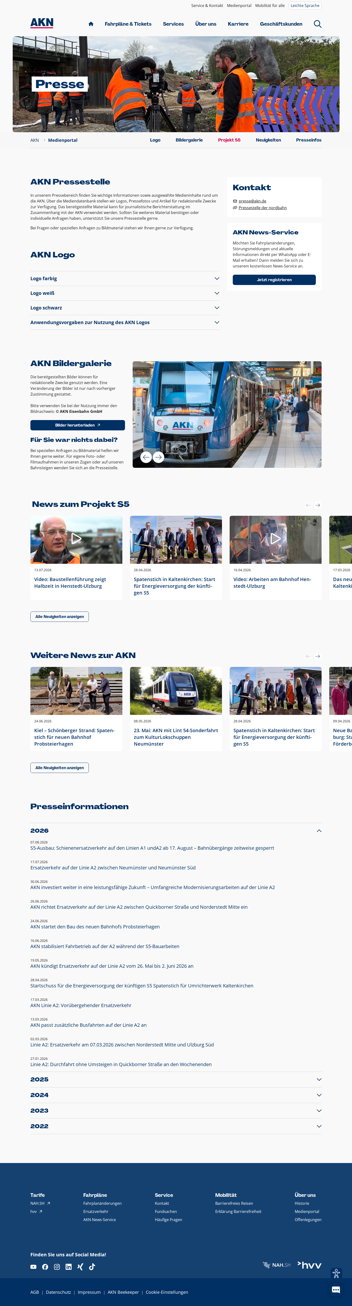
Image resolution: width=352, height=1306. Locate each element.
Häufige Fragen (168, 1219)
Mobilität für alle (270, 5)
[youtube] (33, 1267)
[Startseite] (41, 24)
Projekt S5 (229, 140)
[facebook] (45, 1267)
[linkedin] (69, 1267)
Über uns (205, 24)
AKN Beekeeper (123, 1292)
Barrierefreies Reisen (234, 1203)
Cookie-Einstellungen (167, 1292)
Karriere (238, 24)
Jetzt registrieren (274, 279)
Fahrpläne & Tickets (128, 24)
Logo (155, 140)
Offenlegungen (308, 1219)
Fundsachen (166, 1211)
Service (164, 1195)
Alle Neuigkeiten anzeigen (59, 616)
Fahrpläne (95, 1195)
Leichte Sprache (305, 5)
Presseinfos (309, 140)
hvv (33, 1211)
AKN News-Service (99, 1219)
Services (173, 24)
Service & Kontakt (207, 5)
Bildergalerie (189, 140)
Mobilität (226, 1195)
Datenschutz (58, 1292)
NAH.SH (37, 1203)
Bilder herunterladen (75, 425)
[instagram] (57, 1267)
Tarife (37, 1195)
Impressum (89, 1292)
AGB (34, 1292)
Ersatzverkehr (95, 1211)
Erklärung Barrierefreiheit (238, 1211)
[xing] (80, 1267)
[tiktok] (92, 1267)
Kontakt (162, 1203)
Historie (302, 1203)
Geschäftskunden (281, 24)
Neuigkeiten (268, 140)
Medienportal (239, 5)
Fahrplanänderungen (102, 1203)
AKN (34, 140)
